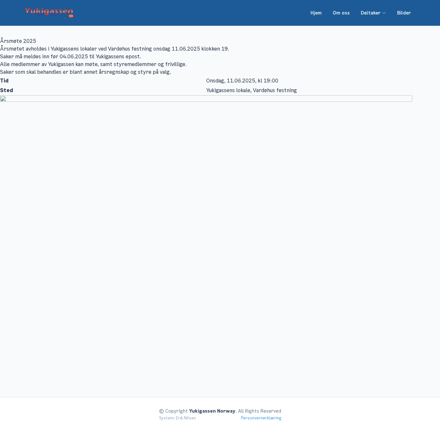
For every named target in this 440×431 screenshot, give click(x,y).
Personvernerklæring (261, 418)
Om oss (341, 13)
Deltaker (370, 13)
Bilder (404, 13)
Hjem (316, 13)
